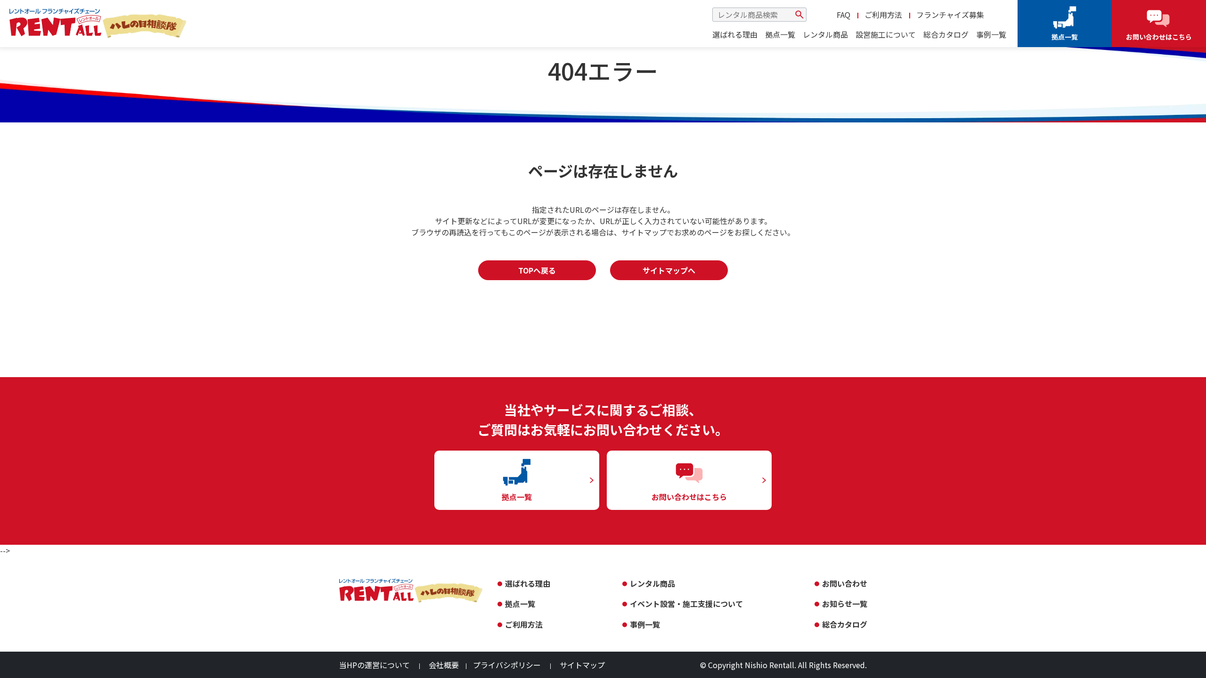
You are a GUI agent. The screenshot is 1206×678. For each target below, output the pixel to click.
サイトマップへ (669, 270)
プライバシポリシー (507, 664)
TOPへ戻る (537, 270)
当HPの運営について (374, 664)
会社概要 (444, 664)
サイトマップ (582, 664)
